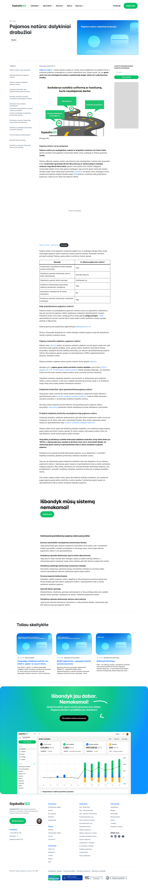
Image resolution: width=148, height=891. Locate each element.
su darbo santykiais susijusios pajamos (71, 396)
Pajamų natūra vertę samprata (20, 70)
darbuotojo (53, 407)
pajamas (53, 345)
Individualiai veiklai (54, 807)
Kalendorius (114, 807)
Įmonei (50, 810)
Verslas (13, 40)
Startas (50, 829)
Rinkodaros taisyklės (99, 871)
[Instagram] (119, 836)
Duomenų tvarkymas (83, 871)
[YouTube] (123, 836)
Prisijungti (116, 6)
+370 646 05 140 (15, 833)
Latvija (50, 855)
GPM (75, 174)
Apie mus (78, 6)
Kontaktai (13, 836)
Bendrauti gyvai (17, 821)
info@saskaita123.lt (16, 839)
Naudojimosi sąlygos (55, 871)
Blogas (113, 810)
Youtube (113, 823)
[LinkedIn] (115, 836)
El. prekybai (52, 813)
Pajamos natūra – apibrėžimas (48, 245)
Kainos (69, 6)
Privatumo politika (69, 871)
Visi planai (51, 839)
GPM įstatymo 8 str (83, 327)
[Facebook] (112, 836)
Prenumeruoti (126, 77)
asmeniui (78, 172)
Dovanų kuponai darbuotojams (20, 135)
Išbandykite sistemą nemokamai (74, 718)
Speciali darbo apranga (17, 140)
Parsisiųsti (64, 245)
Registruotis (130, 6)
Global (50, 859)
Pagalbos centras (117, 826)
